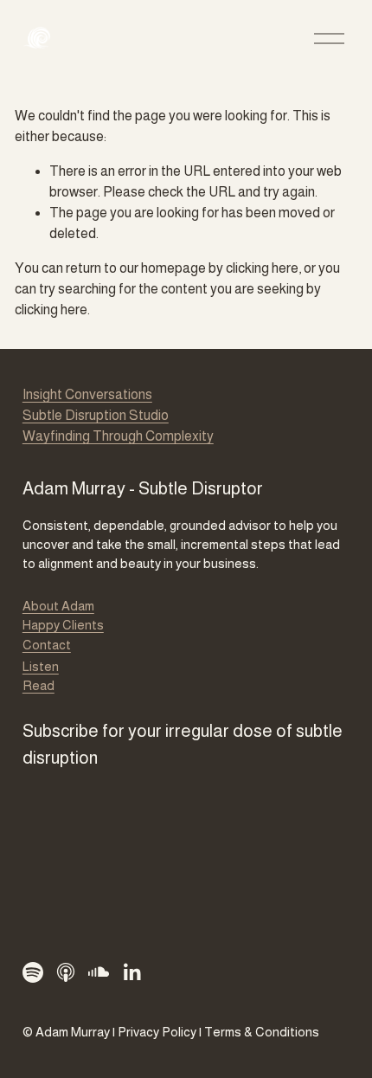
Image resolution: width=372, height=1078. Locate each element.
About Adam (58, 605)
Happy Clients (63, 624)
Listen (40, 666)
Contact (46, 644)
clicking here (262, 268)
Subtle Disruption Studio (95, 415)
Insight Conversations (87, 394)
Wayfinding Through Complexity (118, 436)
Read (38, 685)
